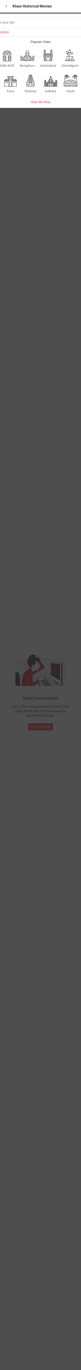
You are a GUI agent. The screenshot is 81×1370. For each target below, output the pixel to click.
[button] (6, 6)
